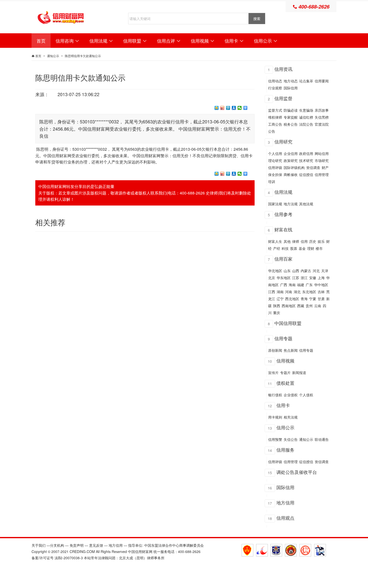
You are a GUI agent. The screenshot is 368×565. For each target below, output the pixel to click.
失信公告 (291, 439)
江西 (271, 291)
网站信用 (322, 153)
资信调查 (313, 167)
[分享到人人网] (234, 108)
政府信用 (306, 153)
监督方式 (275, 110)
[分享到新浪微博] (222, 108)
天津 (324, 270)
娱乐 (321, 241)
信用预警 (275, 439)
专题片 (285, 372)
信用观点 (285, 517)
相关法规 (291, 417)
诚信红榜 (306, 117)
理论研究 (275, 160)
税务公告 (291, 124)
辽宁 (280, 298)
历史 (312, 241)
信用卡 (234, 40)
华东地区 (284, 277)
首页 (41, 40)
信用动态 (275, 80)
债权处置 (285, 383)
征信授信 (306, 174)
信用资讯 (283, 69)
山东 (287, 270)
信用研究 (283, 141)
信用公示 (266, 40)
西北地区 (292, 298)
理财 (310, 248)
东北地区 (309, 291)
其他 (287, 241)
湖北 (297, 291)
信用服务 (285, 449)
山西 (295, 270)
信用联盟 (135, 40)
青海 (304, 298)
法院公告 (306, 124)
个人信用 (275, 153)
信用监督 (283, 98)
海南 (292, 284)
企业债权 (291, 394)
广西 (283, 284)
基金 (302, 248)
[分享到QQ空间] (217, 108)
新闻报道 (299, 372)
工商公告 (275, 124)
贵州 (309, 305)
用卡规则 (275, 417)
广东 (309, 284)
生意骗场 (306, 110)
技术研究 (306, 160)
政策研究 (291, 160)
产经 (276, 248)
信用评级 (275, 167)
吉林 (321, 291)
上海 (321, 277)
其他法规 (306, 203)
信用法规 (101, 40)
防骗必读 (291, 110)
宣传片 (273, 372)
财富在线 (283, 229)
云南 (317, 305)
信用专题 (283, 338)
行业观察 (275, 87)
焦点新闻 (291, 350)
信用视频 (203, 40)
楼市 (319, 248)
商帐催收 (291, 174)
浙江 (304, 277)
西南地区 (289, 305)
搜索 (256, 18)
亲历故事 (322, 110)
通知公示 (53, 56)
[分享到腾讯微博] (228, 108)
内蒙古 (306, 270)
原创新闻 (275, 350)
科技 (285, 248)
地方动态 (291, 80)
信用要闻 (322, 80)
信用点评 (169, 40)
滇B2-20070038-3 (69, 557)
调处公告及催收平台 (296, 472)
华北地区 (275, 270)
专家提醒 (291, 117)
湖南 (280, 291)
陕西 (276, 305)
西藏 (300, 305)
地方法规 (291, 203)
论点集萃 (306, 80)
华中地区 (321, 284)
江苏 (295, 277)
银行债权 (275, 394)
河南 (288, 291)
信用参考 (283, 214)
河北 (316, 270)
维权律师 (275, 117)
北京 (271, 277)
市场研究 (322, 160)
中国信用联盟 (287, 323)
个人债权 (306, 394)
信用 (304, 241)
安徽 (312, 277)
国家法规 (275, 203)
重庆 (276, 312)
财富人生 (275, 241)
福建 (300, 284)
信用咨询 (67, 40)
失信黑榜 (322, 117)
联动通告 (322, 439)
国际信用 (291, 87)
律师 (295, 241)
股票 (293, 248)
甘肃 (321, 298)
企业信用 (291, 153)
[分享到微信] (240, 108)
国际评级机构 (294, 167)
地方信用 (285, 502)
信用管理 (291, 461)
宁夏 (312, 298)
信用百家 (283, 258)
